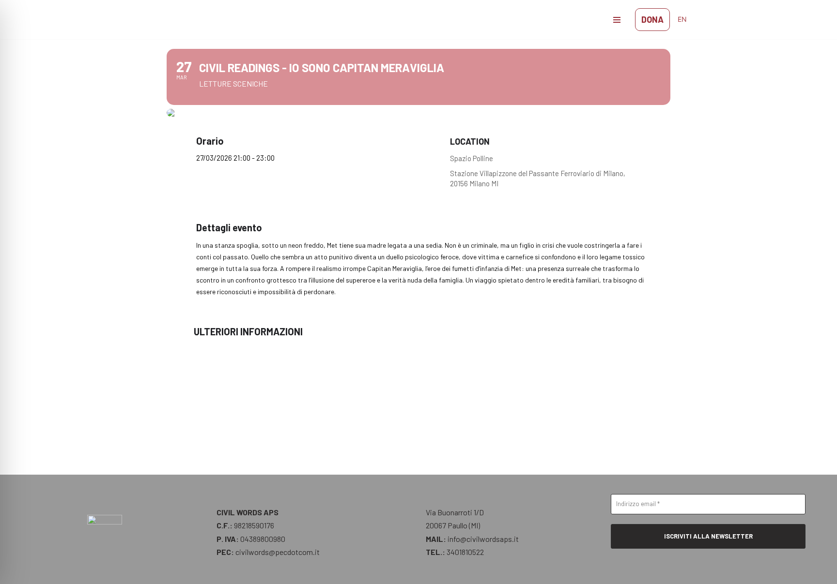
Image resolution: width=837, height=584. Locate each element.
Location (470, 141)
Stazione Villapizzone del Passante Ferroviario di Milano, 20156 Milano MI (537, 178)
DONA (652, 19)
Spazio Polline (471, 158)
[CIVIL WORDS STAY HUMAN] (173, 19)
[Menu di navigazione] (617, 20)
